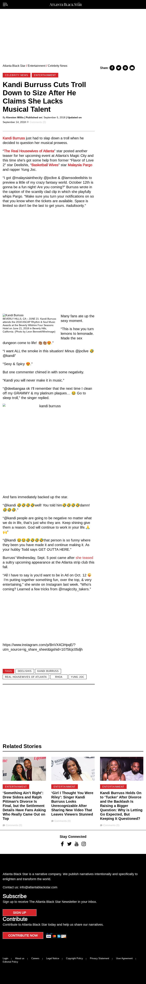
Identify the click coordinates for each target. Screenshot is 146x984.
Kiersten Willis (15, 117)
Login (5, 958)
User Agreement (124, 958)
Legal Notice (52, 958)
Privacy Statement (99, 958)
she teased (84, 558)
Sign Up (19, 912)
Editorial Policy (10, 961)
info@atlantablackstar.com (38, 887)
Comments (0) (38, 122)
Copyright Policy (74, 958)
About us (19, 958)
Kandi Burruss (14, 138)
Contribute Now (23, 935)
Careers (35, 958)
